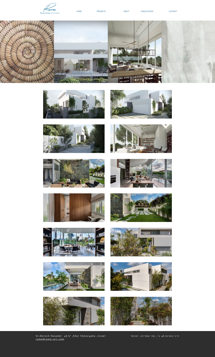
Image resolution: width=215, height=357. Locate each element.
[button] (74, 104)
